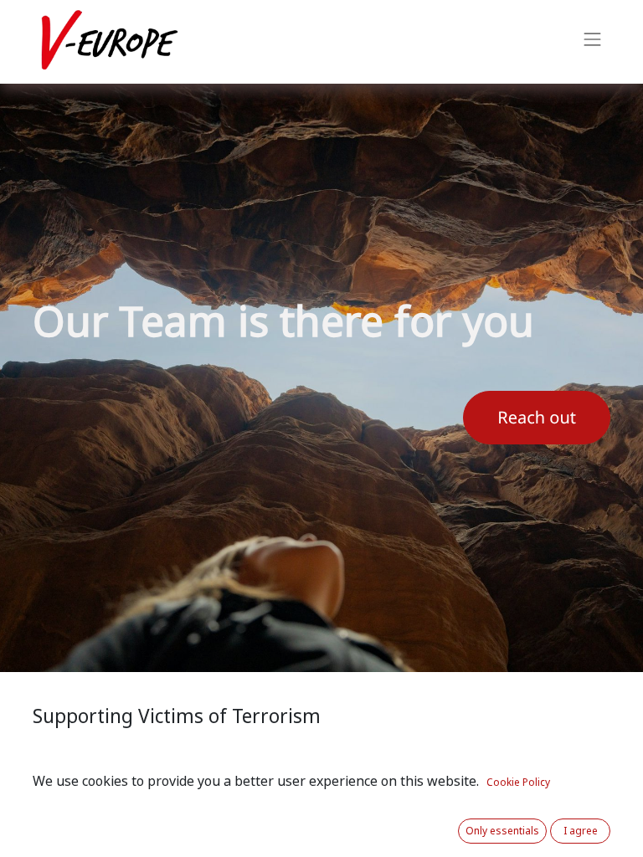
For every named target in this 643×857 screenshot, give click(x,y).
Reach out (536, 417)
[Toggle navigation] (592, 42)
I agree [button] (580, 831)
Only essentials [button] (502, 831)
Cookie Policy (518, 782)
